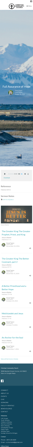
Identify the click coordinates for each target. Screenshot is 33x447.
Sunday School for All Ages (9, 433)
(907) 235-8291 (11, 440)
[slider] (10, 174)
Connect (4, 390)
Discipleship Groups (7, 427)
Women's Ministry (6, 424)
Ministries (4, 415)
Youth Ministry (5, 420)
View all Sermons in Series (9, 359)
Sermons (4, 402)
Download (7, 178)
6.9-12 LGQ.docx (8, 199)
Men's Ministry (5, 426)
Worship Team (5, 431)
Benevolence (6, 409)
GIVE (2, 399)
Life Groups (4, 418)
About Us (5, 393)
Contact (4, 412)
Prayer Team (5, 429)
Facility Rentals (7, 405)
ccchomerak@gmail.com (14, 442)
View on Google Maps (8, 373)
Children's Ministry (6, 422)
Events (4, 396)
